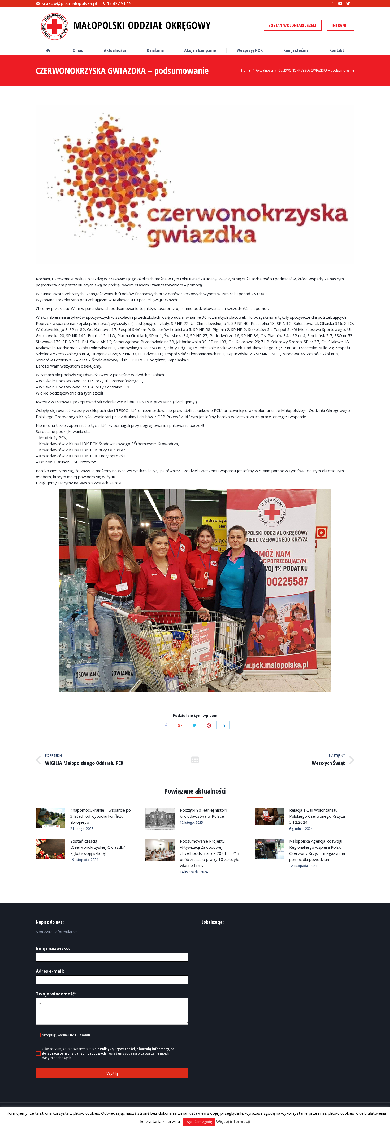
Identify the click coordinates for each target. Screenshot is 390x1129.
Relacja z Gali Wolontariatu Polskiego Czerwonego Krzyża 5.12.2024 (317, 816)
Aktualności (264, 70)
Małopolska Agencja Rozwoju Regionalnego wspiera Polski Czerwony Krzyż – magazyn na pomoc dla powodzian (317, 850)
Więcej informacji (233, 1121)
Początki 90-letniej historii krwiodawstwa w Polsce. (203, 813)
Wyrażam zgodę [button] (199, 1121)
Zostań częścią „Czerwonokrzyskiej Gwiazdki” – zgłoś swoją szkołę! (99, 847)
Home (245, 70)
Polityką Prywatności (117, 1049)
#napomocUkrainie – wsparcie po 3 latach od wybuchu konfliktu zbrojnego (100, 816)
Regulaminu (80, 1035)
